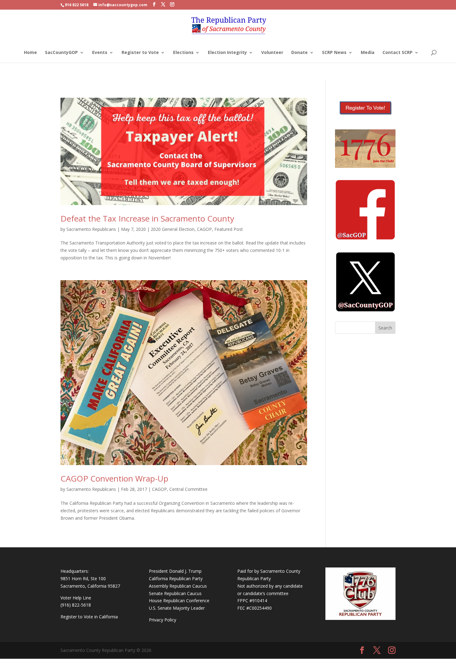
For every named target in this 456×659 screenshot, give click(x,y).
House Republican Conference (179, 600)
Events (99, 52)
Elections (183, 52)
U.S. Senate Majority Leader (177, 608)
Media (367, 52)
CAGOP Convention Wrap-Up (114, 478)
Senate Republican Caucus (175, 593)
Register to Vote (140, 52)
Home (30, 52)
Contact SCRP (397, 52)
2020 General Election (172, 229)
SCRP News (334, 52)
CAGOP (204, 229)
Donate (299, 52)
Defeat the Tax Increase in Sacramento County (147, 218)
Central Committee (188, 489)
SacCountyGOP (61, 52)
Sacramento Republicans (91, 229)
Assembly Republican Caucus (178, 586)
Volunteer (272, 52)
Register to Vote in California (89, 617)
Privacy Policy (162, 620)
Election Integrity (227, 52)
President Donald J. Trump (175, 571)
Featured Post (228, 229)
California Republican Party (176, 578)
